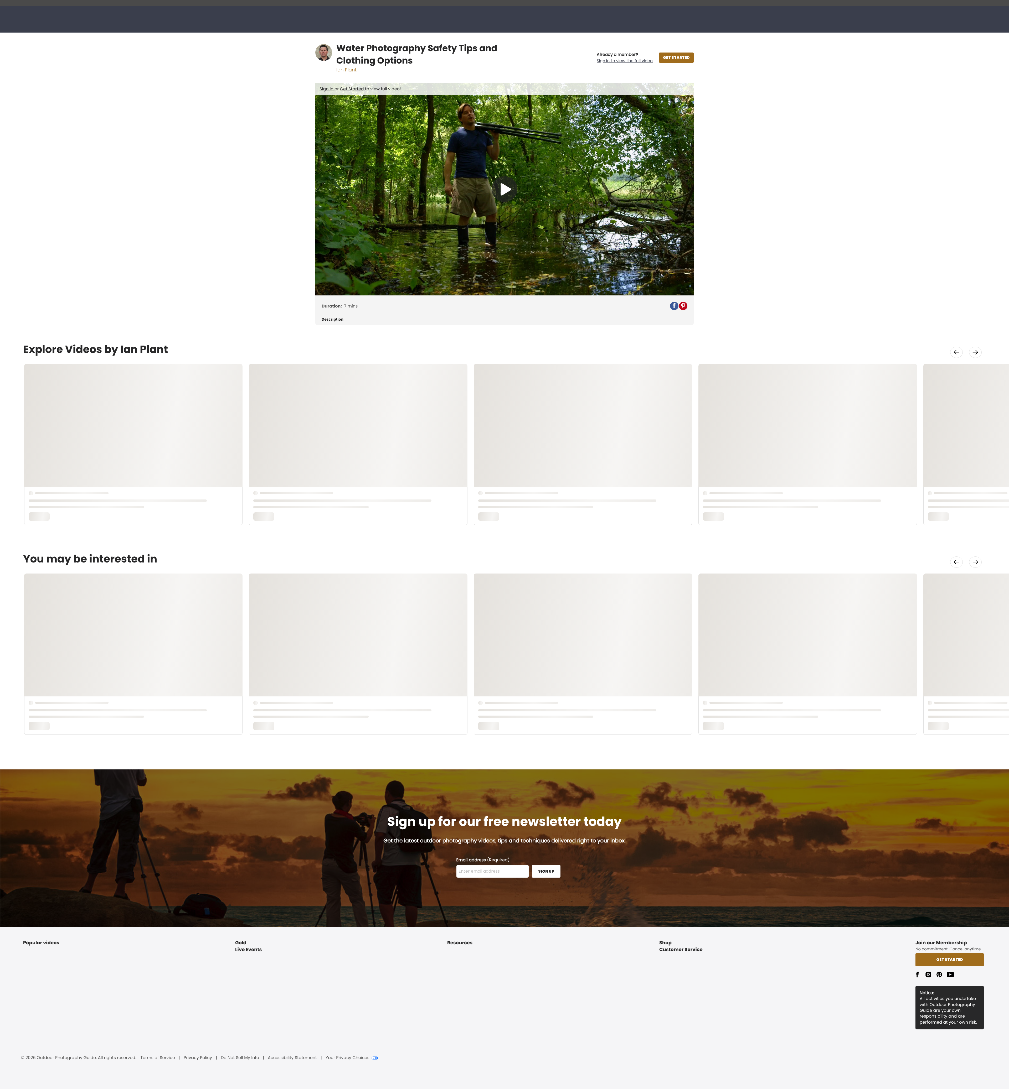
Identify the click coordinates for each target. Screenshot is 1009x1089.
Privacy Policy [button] (198, 1058)
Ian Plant (346, 70)
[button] (625, 57)
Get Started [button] (949, 959)
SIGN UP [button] (546, 871)
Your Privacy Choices (347, 1058)
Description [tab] (332, 319)
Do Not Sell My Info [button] (240, 1058)
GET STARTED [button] (676, 57)
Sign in (327, 89)
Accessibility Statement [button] (292, 1058)
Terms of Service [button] (158, 1058)
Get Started (352, 89)
